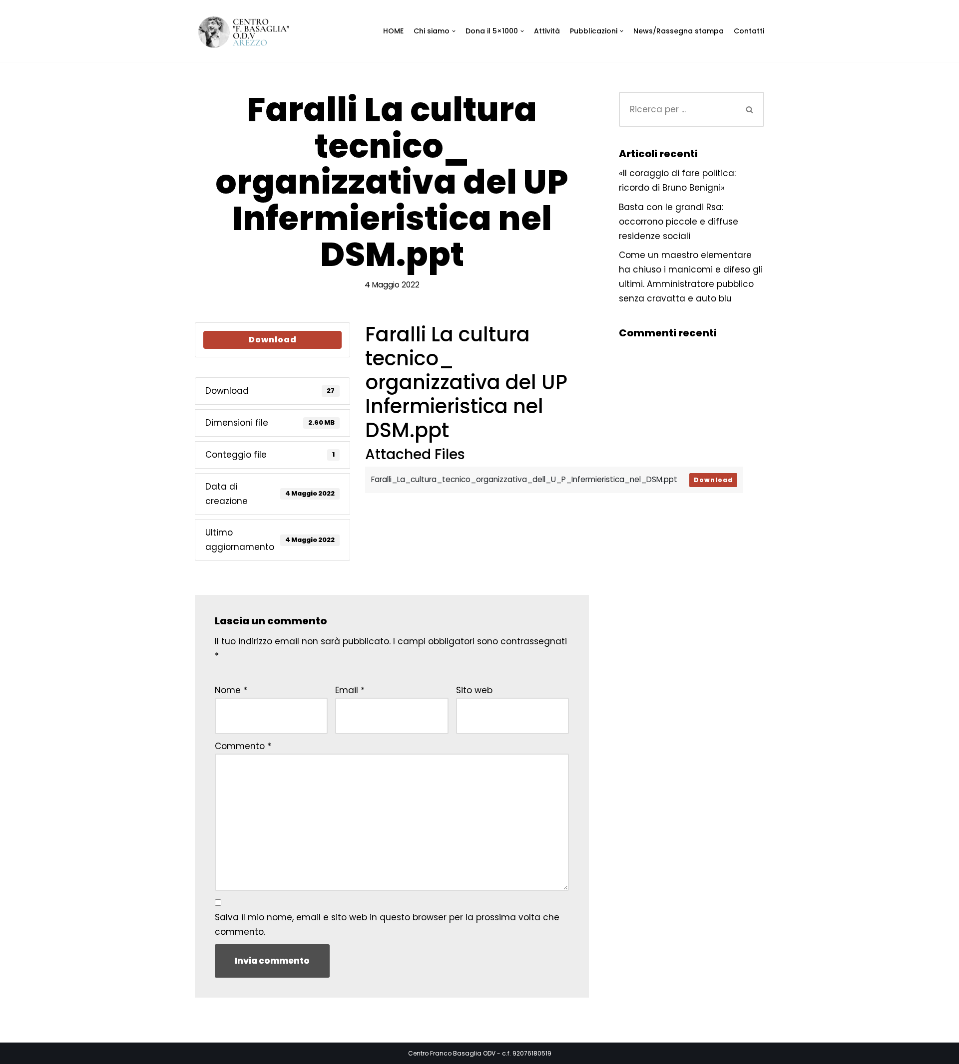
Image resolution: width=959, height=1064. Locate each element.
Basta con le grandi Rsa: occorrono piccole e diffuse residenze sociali (678, 221)
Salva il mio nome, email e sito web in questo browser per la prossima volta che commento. (387, 924)
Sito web (474, 690)
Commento (243, 746)
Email (350, 690)
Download (273, 339)
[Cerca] (750, 109)
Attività (547, 31)
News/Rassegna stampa (678, 31)
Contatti (749, 31)
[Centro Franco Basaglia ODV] (247, 32)
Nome (231, 690)
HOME (393, 31)
